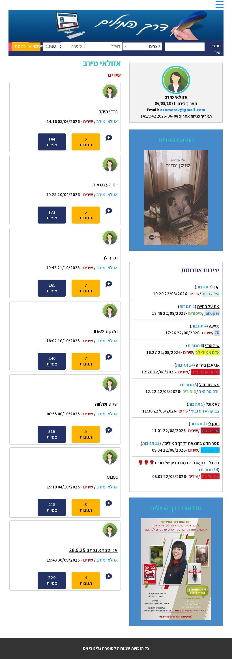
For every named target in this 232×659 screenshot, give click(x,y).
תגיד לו (111, 257)
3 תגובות (203, 287)
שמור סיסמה (44, 46)
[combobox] (142, 46)
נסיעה (214, 326)
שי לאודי (212, 345)
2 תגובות (187, 306)
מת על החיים (208, 306)
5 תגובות (195, 404)
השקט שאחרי (104, 331)
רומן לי (214, 424)
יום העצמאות (105, 184)
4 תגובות (199, 326)
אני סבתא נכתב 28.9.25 (93, 550)
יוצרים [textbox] (154, 46)
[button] (220, 6)
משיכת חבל (209, 385)
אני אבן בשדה (208, 365)
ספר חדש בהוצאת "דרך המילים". (191, 443)
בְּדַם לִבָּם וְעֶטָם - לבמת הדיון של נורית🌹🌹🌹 (179, 463)
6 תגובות (195, 345)
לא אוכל (213, 404)
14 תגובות (185, 365)
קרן (217, 287)
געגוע (112, 477)
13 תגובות (151, 443)
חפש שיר (216, 49)
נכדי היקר (108, 111)
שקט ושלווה (106, 404)
